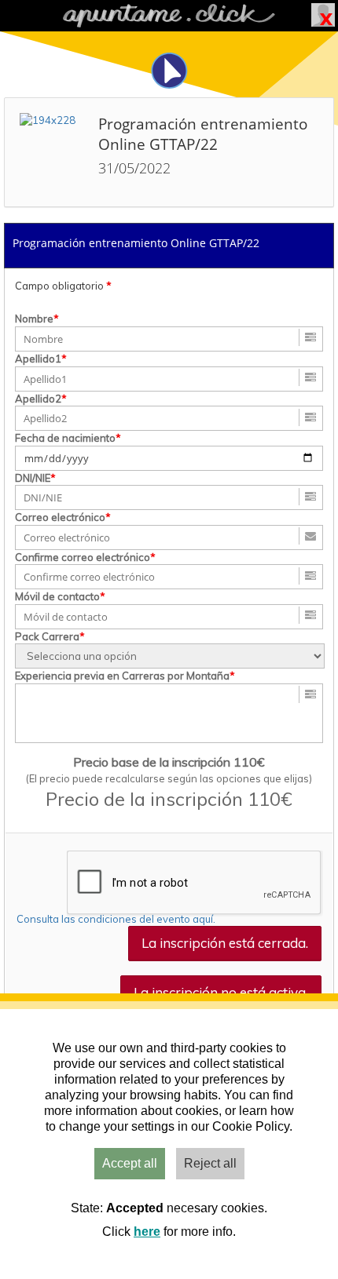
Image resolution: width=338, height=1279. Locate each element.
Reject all (210, 1163)
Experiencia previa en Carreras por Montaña (122, 675)
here (147, 1231)
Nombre (34, 318)
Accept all (129, 1163)
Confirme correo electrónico (82, 557)
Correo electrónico (60, 517)
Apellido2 (38, 398)
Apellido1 (38, 358)
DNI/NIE (32, 478)
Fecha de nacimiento (65, 438)
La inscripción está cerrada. (224, 943)
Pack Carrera (47, 636)
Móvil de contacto (57, 596)
